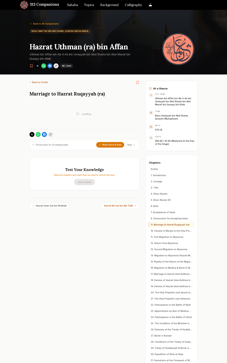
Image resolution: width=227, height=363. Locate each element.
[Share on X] (37, 65)
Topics (89, 5)
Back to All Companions (46, 23)
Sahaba (72, 5)
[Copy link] (56, 65)
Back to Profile (40, 82)
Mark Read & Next (112, 144)
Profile (154, 169)
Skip (129, 144)
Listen (68, 66)
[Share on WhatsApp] (43, 65)
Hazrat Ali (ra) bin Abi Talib (118, 205)
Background (109, 5)
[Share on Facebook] (49, 65)
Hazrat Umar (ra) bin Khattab (51, 205)
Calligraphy (133, 5)
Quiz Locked (84, 182)
